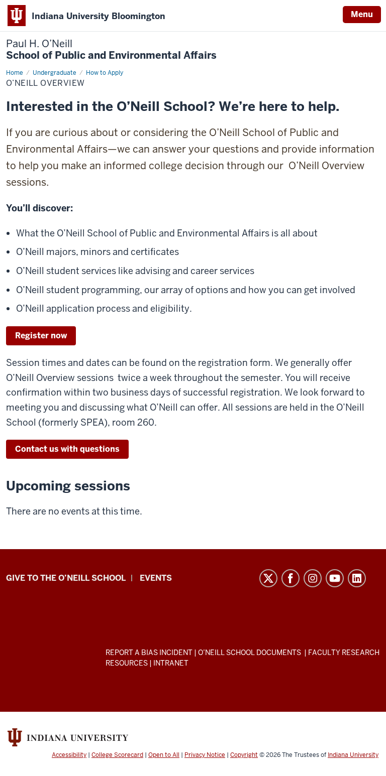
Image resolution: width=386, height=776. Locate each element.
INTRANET (170, 663)
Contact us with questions (67, 449)
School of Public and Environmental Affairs (111, 49)
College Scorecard (117, 755)
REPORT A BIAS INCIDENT (149, 652)
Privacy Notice (204, 755)
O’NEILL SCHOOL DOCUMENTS (250, 652)
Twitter (268, 578)
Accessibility (69, 755)
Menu (362, 14)
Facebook (290, 578)
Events (156, 578)
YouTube (335, 578)
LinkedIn (357, 578)
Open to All (163, 755)
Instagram (313, 578)
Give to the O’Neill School (66, 578)
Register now (41, 335)
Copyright (244, 755)
